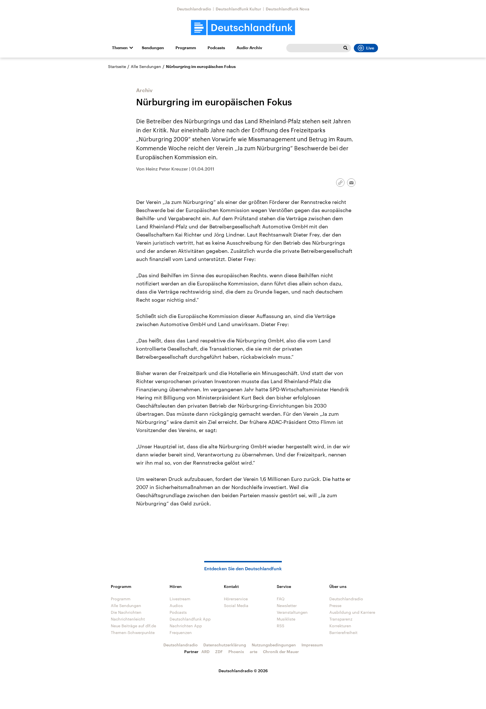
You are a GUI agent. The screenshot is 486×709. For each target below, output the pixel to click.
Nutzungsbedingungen (274, 644)
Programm (186, 48)
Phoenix (236, 651)
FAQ (281, 598)
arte (253, 651)
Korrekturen (340, 625)
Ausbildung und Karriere (352, 612)
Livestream (180, 598)
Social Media (236, 605)
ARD (205, 651)
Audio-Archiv (249, 48)
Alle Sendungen (146, 66)
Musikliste (286, 619)
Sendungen (153, 48)
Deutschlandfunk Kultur (238, 8)
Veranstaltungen (292, 612)
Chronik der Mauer (281, 651)
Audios (176, 605)
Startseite (117, 66)
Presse (335, 605)
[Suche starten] (345, 48)
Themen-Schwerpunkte (133, 632)
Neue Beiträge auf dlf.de (133, 625)
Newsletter (287, 605)
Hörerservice (236, 598)
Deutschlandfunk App (190, 619)
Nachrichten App (186, 625)
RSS (280, 625)
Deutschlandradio (194, 8)
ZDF (219, 651)
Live (370, 48)
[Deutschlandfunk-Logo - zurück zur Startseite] (243, 27)
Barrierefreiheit (343, 632)
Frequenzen (181, 632)
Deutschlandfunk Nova (287, 8)
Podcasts (216, 48)
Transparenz (340, 619)
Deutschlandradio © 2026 (243, 670)
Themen (120, 48)
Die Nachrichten (126, 612)
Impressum (312, 644)
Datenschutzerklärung (224, 644)
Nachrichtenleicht (128, 619)
